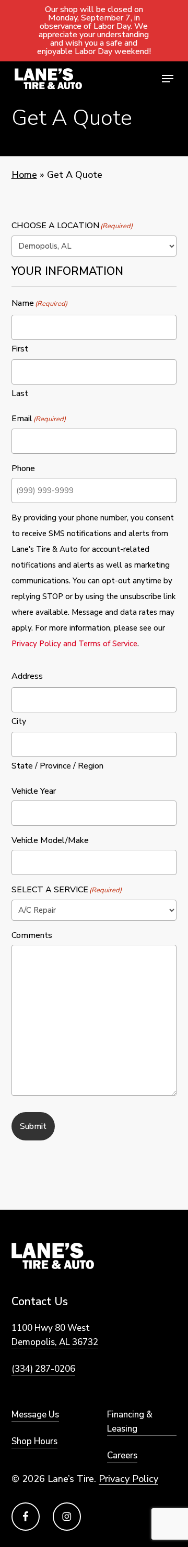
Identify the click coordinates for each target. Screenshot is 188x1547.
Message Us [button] (35, 1415)
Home (24, 174)
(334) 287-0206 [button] (43, 1369)
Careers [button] (122, 1455)
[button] (167, 78)
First (19, 349)
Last (19, 393)
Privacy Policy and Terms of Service (74, 643)
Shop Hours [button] (34, 1441)
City (18, 721)
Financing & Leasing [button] (129, 1422)
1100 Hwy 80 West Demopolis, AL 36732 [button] (54, 1335)
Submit (33, 1126)
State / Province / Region (57, 766)
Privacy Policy (128, 1479)
